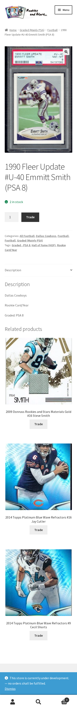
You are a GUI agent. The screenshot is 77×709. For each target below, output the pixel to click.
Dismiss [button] (10, 689)
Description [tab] (13, 270)
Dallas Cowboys (46, 236)
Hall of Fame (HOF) (44, 245)
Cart (59, 698)
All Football (27, 236)
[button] (66, 51)
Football (52, 30)
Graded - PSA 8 (21, 245)
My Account (13, 702)
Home (13, 30)
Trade (30, 217)
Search (38, 702)
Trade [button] (38, 424)
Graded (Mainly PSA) (32, 30)
